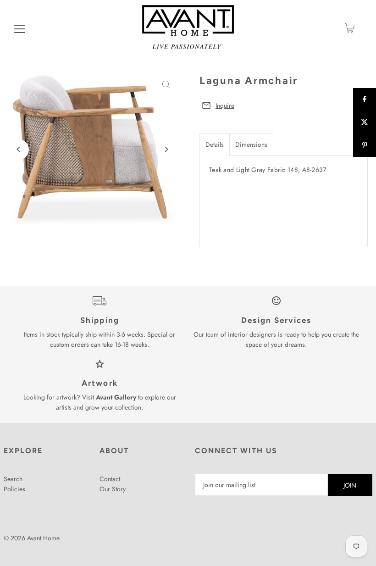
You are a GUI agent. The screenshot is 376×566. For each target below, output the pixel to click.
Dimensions (251, 144)
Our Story (113, 489)
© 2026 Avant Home (32, 538)
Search (13, 478)
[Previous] (18, 149)
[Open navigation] (19, 28)
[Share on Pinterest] (364, 145)
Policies (14, 489)
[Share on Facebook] (364, 99)
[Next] (166, 149)
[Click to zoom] (166, 84)
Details (214, 144)
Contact (110, 478)
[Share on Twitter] (364, 122)
